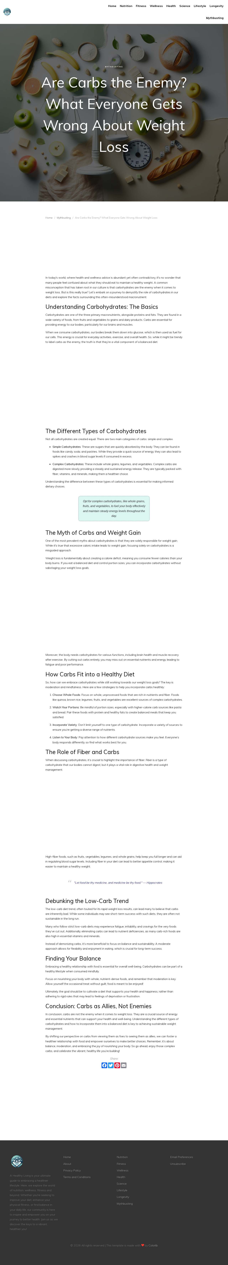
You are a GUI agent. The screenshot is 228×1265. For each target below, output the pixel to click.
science (184, 6)
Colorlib (153, 1245)
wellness (156, 6)
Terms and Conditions (77, 1177)
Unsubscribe (178, 1164)
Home (112, 6)
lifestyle (200, 6)
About (67, 1164)
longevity (217, 6)
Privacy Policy (72, 1170)
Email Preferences (181, 1157)
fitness (141, 6)
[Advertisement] (114, 248)
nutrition (126, 6)
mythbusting (215, 18)
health (171, 6)
